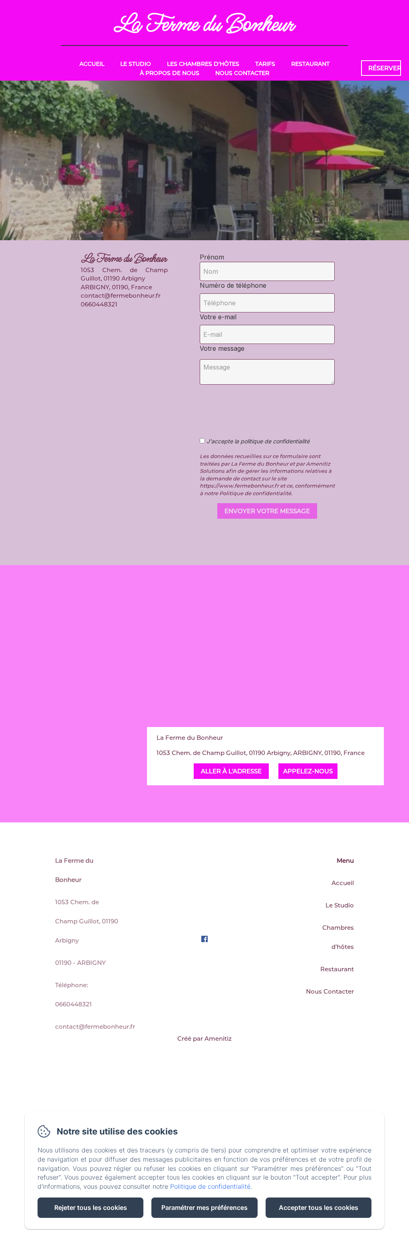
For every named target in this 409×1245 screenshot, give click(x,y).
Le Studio (135, 63)
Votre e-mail (218, 317)
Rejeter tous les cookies (90, 1207)
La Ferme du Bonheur (204, 24)
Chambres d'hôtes (338, 937)
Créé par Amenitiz (204, 1038)
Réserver (384, 68)
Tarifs (265, 63)
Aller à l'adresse (231, 771)
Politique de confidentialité (210, 1186)
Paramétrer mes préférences (204, 1207)
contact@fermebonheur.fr (95, 1026)
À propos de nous (169, 73)
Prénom (212, 257)
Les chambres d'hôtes (203, 63)
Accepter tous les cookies (318, 1207)
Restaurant (310, 63)
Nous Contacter (330, 991)
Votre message (222, 348)
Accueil (91, 63)
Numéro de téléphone (233, 285)
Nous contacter (242, 73)
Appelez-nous (308, 771)
